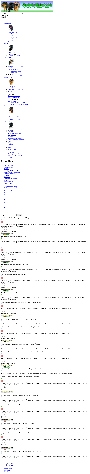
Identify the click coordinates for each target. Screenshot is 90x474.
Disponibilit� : (5, 231)
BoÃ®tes (10, 136)
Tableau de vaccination (14, 96)
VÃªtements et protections (15, 155)
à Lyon (13, 35)
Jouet (9, 147)
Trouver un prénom (13, 92)
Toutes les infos (12, 86)
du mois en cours (16, 71)
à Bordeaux (14, 39)
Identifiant (3, 13)
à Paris (13, 34)
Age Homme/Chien (13, 97)
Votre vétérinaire (12, 32)
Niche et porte (12, 151)
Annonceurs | (8, 468)
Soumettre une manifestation (15, 76)
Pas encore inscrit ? (6, 19)
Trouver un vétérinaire (14, 42)
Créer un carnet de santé (18, 102)
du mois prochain (16, 72)
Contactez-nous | (8, 465)
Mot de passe (4, 15)
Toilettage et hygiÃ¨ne (14, 154)
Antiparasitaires (12, 135)
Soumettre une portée (14, 119)
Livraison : (13, 231)
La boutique (11, 130)
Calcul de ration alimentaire (15, 89)
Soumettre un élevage (14, 55)
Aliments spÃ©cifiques (14, 133)
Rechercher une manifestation (16, 66)
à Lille (13, 40)
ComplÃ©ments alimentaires (16, 139)
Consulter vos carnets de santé (19, 104)
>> (5, 210)
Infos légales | (8, 470)
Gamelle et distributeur (14, 146)
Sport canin (11, 152)
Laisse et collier (12, 149)
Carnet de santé (12, 101)
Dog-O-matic (11, 91)
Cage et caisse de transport (15, 138)
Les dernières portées (13, 116)
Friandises (10, 144)
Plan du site (7, 472)
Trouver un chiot (12, 115)
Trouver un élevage (13, 52)
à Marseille (14, 37)
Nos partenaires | (8, 467)
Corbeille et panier (13, 141)
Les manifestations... (13, 69)
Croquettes (11, 143)
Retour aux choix (9, 191)
